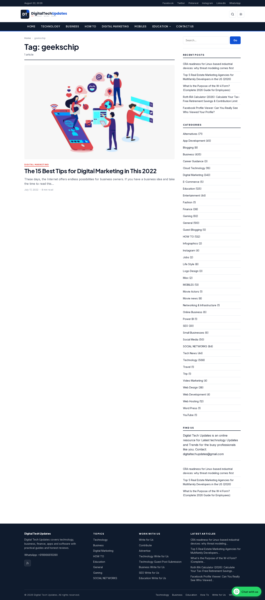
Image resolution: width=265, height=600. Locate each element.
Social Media (190, 339)
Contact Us (185, 26)
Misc (186, 277)
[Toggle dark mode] (240, 14)
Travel (187, 366)
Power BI (188, 318)
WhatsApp (235, 3)
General (188, 222)
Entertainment (191, 195)
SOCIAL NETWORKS (195, 346)
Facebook (168, 3)
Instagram (207, 3)
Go (235, 40)
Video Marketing (193, 380)
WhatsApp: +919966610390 (41, 554)
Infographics (190, 243)
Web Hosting (191, 401)
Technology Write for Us (154, 556)
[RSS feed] (27, 563)
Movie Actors (191, 291)
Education (160, 26)
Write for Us (146, 539)
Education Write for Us (152, 578)
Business (72, 26)
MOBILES (188, 284)
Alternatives (190, 133)
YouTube (188, 415)
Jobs (186, 257)
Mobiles (140, 26)
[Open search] (232, 14)
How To (90, 26)
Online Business (192, 312)
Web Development (194, 394)
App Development (194, 140)
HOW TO (188, 236)
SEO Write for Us (149, 572)
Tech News (190, 353)
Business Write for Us (152, 567)
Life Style (188, 264)
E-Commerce (191, 181)
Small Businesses (193, 332)
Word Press (190, 408)
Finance (187, 209)
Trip (185, 373)
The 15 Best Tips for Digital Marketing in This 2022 (90, 170)
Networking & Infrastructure (199, 305)
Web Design (190, 387)
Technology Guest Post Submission (160, 561)
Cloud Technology (194, 168)
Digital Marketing (115, 26)
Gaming (187, 216)
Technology (50, 26)
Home (31, 26)
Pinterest (193, 3)
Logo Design (190, 271)
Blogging (188, 147)
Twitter (181, 3)
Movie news (190, 298)
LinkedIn (221, 3)
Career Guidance (193, 161)
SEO (185, 325)
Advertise (145, 550)
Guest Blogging (192, 229)
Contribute (145, 545)
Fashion (187, 202)
